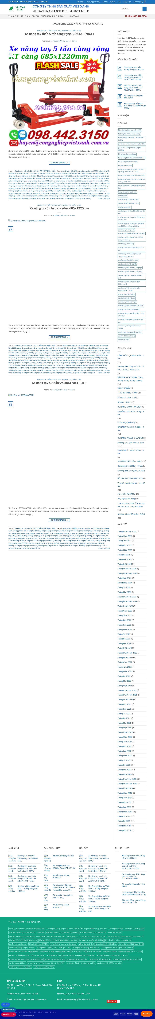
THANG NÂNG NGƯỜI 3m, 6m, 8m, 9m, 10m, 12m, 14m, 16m (131, 505)
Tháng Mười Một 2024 (127, 573)
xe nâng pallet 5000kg (90, 193)
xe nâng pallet (40, 178)
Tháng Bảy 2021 (124, 704)
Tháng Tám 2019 (125, 798)
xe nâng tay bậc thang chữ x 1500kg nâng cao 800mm (130, 239)
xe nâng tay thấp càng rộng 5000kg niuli (39, 181)
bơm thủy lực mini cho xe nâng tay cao (118, 940)
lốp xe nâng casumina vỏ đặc (127, 161)
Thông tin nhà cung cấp (53, 16)
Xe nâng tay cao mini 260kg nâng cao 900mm (134, 68)
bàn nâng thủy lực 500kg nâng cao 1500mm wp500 (125, 936)
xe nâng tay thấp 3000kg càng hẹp (130, 268)
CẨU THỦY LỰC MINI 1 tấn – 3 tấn (131, 357)
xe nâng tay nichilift (63, 545)
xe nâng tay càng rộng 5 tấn (55, 541)
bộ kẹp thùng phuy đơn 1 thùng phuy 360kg (130, 139)
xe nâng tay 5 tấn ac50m (40, 193)
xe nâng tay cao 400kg (126, 244)
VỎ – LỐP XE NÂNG (126, 494)
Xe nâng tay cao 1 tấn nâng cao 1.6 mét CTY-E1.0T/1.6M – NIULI (133, 77)
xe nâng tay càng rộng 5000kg (48, 183)
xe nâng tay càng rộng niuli (62, 173)
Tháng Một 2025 (125, 564)
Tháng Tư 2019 (124, 816)
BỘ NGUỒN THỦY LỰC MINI (130, 478)
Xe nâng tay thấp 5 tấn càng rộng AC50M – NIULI (59, 34)
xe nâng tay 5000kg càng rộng (35, 541)
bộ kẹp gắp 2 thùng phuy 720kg (129, 134)
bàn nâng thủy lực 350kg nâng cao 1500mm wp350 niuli (86, 936)
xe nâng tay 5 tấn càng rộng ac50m (52, 198)
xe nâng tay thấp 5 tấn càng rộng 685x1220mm (86, 348)
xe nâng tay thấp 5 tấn (45, 173)
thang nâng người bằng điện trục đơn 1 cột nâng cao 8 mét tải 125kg (131, 171)
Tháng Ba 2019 (124, 821)
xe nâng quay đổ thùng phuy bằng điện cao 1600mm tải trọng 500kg (131, 225)
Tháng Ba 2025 (124, 555)
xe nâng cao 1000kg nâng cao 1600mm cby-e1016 (26, 955)
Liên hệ (112, 2)
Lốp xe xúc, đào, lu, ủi (127, 398)
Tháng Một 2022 (125, 686)
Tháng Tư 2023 (124, 634)
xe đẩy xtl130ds (123, 340)
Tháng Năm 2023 (125, 630)
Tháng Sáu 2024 (124, 578)
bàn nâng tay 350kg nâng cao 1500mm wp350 (63, 929)
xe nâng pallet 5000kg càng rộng (23, 543)
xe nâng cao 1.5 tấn (78, 951)
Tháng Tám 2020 (125, 742)
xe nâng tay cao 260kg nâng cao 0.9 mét (127, 959)
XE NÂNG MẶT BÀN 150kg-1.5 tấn (131, 413)
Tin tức (105, 2)
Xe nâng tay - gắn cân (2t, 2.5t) (49, 30)
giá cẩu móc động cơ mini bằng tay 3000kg (129, 149)
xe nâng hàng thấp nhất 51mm (128, 203)
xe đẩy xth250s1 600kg (126, 336)
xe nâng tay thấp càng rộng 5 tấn (49, 186)
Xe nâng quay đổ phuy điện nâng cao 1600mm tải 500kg (135, 106)
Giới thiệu (80, 2)
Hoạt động (74, 16)
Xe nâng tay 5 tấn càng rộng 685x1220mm (59, 208)
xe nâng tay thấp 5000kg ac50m (37, 196)
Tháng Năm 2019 (125, 812)
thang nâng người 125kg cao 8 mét (131, 944)
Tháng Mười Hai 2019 (127, 779)
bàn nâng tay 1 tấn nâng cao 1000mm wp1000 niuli (26, 929)
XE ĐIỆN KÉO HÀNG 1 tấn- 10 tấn (131, 452)
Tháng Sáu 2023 (124, 625)
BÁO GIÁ (146, 1014)
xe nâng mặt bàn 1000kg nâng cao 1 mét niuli (112, 955)
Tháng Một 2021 (125, 728)
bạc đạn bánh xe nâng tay (17, 944)
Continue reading (59, 163)
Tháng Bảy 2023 (124, 620)
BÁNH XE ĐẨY (124, 388)
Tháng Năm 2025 (125, 550)
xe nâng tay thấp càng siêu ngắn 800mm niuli (129, 283)
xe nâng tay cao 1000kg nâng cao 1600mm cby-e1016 (129, 255)
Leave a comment (104, 198)
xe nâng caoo (122, 195)
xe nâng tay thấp (59, 181)
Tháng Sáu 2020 (124, 751)
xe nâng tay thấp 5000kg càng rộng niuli (26, 198)
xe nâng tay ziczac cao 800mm (128, 309)
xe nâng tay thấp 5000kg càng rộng (71, 355)
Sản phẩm (25, 16)
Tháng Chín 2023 (125, 611)
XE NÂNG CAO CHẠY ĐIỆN (129, 407)
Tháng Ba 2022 (124, 676)
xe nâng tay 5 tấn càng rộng (71, 178)
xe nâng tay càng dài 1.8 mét (128, 260)
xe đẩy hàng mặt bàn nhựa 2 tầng (20, 967)
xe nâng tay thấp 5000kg (65, 176)
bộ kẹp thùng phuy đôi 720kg (38, 944)
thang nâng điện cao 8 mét (127, 192)
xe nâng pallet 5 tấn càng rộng (82, 173)
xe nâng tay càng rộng (59, 188)
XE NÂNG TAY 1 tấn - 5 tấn (71, 30)
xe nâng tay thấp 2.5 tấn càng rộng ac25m (81, 963)
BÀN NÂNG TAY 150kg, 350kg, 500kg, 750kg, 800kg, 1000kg (131, 378)
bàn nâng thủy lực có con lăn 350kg (91, 940)
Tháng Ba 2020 (124, 765)
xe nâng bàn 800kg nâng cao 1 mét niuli (86, 948)
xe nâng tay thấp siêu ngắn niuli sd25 (130, 305)
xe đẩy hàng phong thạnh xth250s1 (130, 332)
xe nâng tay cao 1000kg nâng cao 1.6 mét (131, 249)
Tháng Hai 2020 (124, 770)
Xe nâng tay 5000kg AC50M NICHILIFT (59, 383)
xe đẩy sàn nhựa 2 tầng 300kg (44, 967)
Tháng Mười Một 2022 (127, 653)
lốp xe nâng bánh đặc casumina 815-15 (131, 158)
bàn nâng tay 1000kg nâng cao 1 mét (93, 929)
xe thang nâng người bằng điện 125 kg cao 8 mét (131, 314)
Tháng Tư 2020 (124, 760)
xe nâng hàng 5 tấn (55, 196)
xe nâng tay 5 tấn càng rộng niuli (27, 186)
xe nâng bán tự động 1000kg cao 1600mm (55, 951)
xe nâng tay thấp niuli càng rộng (92, 178)
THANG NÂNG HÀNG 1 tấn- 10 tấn (131, 484)
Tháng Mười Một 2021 (127, 695)
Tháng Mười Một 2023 (127, 602)
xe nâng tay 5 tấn (59, 191)
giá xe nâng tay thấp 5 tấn (73, 193)
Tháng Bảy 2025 (124, 545)
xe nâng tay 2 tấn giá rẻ (126, 230)
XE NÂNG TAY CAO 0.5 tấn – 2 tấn (131, 428)
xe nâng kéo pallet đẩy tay (98, 186)
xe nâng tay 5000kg (57, 193)
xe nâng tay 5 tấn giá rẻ (54, 178)
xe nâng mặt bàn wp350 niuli (55, 959)
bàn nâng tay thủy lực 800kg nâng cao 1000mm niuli (27, 936)
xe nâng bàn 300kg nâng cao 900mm (21, 948)
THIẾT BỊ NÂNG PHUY (127, 393)
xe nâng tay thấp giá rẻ (81, 186)
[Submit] (145, 9)
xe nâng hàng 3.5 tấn (54, 955)
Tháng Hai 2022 (124, 681)
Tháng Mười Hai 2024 (127, 569)
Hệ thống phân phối (93, 2)
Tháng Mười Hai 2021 (127, 690)
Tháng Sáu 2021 (124, 709)
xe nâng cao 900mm (94, 951)
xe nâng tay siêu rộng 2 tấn (127, 264)
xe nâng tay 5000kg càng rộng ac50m (85, 183)
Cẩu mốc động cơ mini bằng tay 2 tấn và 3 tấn (134, 901)
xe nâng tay (12, 173)
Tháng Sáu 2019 (124, 807)
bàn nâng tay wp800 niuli (55, 936)
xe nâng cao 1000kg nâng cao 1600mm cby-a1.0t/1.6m (122, 951)
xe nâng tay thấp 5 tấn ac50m (27, 173)
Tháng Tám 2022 (125, 667)
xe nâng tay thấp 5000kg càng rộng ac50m (80, 181)
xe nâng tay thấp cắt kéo (126, 294)
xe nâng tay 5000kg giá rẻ (75, 191)
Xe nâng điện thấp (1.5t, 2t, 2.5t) (131, 471)
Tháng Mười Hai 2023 (127, 597)
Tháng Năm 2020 (125, 756)
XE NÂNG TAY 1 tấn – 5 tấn (129, 461)
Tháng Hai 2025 (124, 559)
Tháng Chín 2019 (125, 793)
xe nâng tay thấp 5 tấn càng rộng (73, 171)
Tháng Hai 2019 (124, 826)
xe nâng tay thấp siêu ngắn (127, 302)
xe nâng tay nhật (83, 543)
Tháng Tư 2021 (124, 714)
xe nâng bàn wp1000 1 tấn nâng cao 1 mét (23, 951)
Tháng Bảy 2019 (124, 802)
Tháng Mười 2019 (125, 788)
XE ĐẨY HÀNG (124, 402)
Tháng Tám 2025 (125, 541)
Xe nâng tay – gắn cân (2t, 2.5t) (131, 443)
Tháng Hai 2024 (124, 592)
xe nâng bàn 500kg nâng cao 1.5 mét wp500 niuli (53, 948)
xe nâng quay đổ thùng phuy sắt (100, 959)
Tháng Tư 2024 (124, 587)
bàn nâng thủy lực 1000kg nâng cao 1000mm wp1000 (58, 940)
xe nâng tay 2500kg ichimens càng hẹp (131, 233)
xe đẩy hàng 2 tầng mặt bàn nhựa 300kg (129, 327)
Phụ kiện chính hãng (126, 499)
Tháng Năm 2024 (125, 583)
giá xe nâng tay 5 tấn (74, 188)
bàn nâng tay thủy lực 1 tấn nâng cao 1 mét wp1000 (126, 929)
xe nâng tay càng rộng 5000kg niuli (23, 178)
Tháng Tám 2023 (125, 615)
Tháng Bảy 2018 (124, 830)
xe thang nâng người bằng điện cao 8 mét (130, 321)
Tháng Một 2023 (125, 648)
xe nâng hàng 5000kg (72, 198)
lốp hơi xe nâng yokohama (127, 154)
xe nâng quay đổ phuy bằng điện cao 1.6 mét (131, 212)
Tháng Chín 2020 (125, 737)
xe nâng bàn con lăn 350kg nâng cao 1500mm (117, 948)
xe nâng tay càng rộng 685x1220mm (75, 196)
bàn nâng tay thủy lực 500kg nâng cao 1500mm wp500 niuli (100, 932)
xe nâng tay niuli (85, 198)
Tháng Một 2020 (125, 774)
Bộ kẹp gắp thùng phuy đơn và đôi (133, 97)
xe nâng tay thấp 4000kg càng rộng (130, 271)
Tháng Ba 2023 (124, 639)
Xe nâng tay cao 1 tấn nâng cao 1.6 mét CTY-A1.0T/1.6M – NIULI (133, 87)
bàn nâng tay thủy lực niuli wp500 (129, 130)
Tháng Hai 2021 (124, 723)
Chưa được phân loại (126, 422)
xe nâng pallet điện (124, 207)
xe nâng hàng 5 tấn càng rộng (94, 191)
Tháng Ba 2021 (124, 718)
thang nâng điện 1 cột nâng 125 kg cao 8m (131, 187)
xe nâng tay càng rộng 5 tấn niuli (92, 345)
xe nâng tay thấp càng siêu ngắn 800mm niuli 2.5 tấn (129, 289)
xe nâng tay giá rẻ (67, 186)
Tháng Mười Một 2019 (127, 784)
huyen (74, 41)
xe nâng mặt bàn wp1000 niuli (77, 959)
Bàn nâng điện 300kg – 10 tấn (130, 466)
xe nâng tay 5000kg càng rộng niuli (97, 171)
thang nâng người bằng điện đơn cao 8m (131, 175)
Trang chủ (13, 16)
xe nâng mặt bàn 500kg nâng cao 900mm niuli (78, 955)
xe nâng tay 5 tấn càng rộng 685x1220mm (83, 353)
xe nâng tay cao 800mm (17, 963)
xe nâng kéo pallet (65, 183)
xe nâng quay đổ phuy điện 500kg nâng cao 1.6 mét (131, 218)
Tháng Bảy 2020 (124, 746)
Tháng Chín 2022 (125, 662)
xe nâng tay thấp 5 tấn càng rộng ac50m (42, 176)
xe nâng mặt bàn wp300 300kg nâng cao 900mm (26, 959)
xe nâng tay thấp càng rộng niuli (26, 183)
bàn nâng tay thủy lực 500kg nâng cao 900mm (62, 932)
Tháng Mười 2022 (125, 658)
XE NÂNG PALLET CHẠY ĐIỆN (131, 438)
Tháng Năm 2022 (125, 672)
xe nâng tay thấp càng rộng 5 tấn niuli (91, 350)
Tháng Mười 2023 (125, 606)
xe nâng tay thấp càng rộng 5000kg (41, 191)
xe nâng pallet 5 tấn (88, 188)
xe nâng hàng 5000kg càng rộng (40, 188)
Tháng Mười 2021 (125, 700)
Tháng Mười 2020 (125, 732)
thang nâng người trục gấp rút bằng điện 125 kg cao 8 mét (131, 181)
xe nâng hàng (23, 176)
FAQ (119, 2)
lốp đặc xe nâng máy (125, 165)
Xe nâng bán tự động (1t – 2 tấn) (131, 514)
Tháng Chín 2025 (125, 536)
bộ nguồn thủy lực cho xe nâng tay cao (64, 944)
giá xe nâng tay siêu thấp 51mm (106, 944)
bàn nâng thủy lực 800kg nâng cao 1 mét (23, 940)
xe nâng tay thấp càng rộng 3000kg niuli (130, 277)
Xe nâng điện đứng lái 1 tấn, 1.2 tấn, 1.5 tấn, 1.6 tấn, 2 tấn (131, 368)
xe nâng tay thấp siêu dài (126, 298)
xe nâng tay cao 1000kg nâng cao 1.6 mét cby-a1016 (46, 963)
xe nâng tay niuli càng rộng (83, 176)
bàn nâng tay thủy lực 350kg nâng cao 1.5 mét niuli (26, 932)
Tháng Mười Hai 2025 (127, 531)
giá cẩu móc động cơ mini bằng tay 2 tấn (131, 144)
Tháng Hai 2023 (124, 644)
